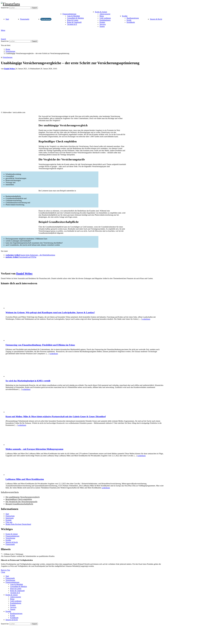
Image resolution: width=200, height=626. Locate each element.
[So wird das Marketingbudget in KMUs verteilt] (85, 367)
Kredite (124, 16)
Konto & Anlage (101, 12)
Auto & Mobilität (73, 16)
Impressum (10, 518)
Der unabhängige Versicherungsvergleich (23, 497)
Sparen (102, 26)
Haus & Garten (72, 20)
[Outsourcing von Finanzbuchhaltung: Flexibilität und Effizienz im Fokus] (85, 332)
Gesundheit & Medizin (75, 18)
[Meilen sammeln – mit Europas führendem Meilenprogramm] (85, 437)
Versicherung (46, 19)
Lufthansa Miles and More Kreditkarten (25, 479)
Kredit (129, 20)
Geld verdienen (105, 18)
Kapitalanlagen (105, 20)
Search (34, 8)
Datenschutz (10, 516)
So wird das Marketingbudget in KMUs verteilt (28, 381)
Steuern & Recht (156, 19)
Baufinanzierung (133, 18)
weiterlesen (146, 319)
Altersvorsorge (105, 14)
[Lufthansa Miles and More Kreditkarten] (85, 467)
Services (103, 24)
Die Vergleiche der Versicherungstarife (21, 501)
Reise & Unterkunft (74, 22)
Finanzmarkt (24, 19)
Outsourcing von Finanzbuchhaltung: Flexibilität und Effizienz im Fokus (40, 345)
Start (7, 19)
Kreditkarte (131, 22)
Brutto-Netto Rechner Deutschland (18, 524)
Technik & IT (72, 24)
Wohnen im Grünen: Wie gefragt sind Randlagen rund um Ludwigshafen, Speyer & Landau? (50, 312)
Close (3, 572)
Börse (102, 16)
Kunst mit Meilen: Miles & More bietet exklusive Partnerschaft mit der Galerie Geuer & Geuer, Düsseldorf (56, 416)
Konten (102, 22)
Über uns (9, 522)
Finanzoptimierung (69, 14)
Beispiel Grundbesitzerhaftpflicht (19, 504)
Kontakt (8, 520)
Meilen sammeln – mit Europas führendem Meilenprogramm (34, 449)
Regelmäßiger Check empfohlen (19, 499)
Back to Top (5, 570)
